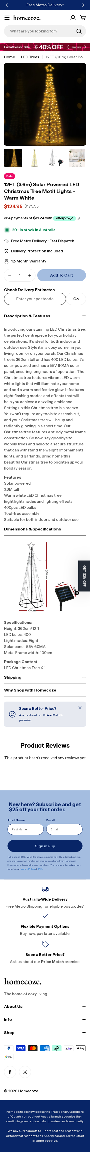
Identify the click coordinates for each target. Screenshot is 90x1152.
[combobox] (45, 31)
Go (76, 298)
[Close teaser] (76, 593)
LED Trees (30, 57)
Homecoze (28, 1091)
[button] (7, 5)
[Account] (73, 18)
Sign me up (45, 846)
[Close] (80, 707)
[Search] (79, 31)
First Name (16, 820)
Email (50, 820)
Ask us (23, 715)
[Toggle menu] (7, 18)
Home (9, 57)
